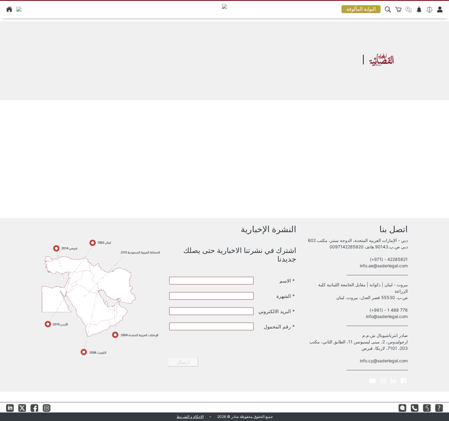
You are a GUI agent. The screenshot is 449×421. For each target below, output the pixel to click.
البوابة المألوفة (361, 9)
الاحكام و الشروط (190, 416)
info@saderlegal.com (387, 316)
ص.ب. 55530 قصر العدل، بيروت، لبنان (372, 297)
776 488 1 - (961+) (389, 310)
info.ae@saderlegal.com (384, 265)
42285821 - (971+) (389, 259)
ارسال (183, 362)
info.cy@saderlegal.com (384, 360)
